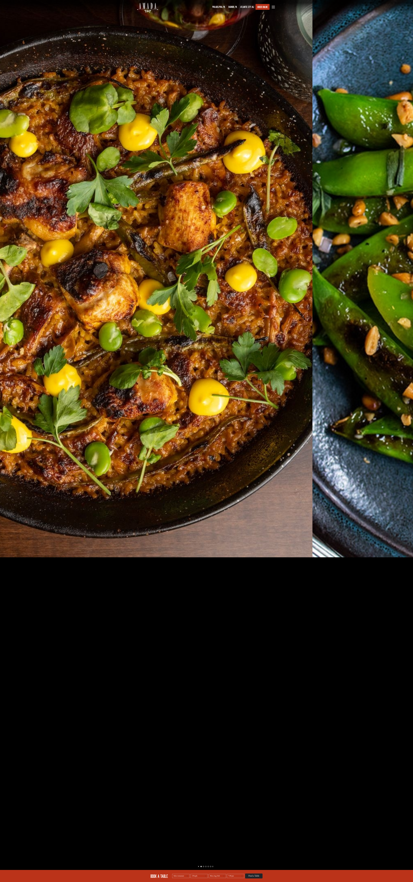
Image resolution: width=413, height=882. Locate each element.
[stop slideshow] (212, 866)
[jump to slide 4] (208, 866)
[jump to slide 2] (203, 866)
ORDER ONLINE (262, 6)
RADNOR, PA (232, 6)
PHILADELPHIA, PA (218, 6)
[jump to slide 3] (205, 866)
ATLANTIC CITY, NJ (247, 6)
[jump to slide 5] (210, 866)
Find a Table (253, 876)
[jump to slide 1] (201, 866)
